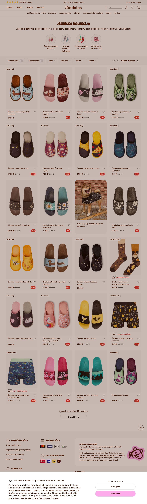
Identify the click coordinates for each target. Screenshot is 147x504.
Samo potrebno (115, 481)
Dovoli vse (115, 493)
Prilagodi (115, 487)
